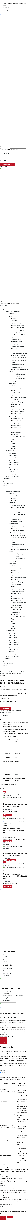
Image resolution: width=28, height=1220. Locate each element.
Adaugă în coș (5, 708)
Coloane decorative (17, 425)
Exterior (14, 448)
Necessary (4, 1072)
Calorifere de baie (13, 464)
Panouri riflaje (15, 401)
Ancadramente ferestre (18, 418)
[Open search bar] (1, 147)
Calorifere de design (14, 462)
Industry (11, 371)
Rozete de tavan (16, 413)
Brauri (13, 385)
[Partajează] (8, 1217)
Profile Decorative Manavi (12, 381)
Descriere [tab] (5, 715)
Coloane (14, 390)
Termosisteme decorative (18, 436)
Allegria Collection (13, 437)
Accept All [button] (10, 1036)
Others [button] (1, 1206)
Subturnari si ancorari (17, 344)
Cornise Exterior (16, 430)
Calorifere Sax (12, 453)
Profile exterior (13, 416)
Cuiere (14, 473)
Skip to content (4, 0)
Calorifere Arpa (13, 457)
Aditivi (14, 318)
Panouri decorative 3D (17, 402)
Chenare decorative (17, 388)
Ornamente (15, 399)
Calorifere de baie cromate (15, 466)
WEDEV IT (15, 1017)
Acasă (4, 308)
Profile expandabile (20, 334)
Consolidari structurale (18, 350)
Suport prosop (16, 474)
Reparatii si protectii (14, 343)
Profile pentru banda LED (18, 409)
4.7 (16, 770)
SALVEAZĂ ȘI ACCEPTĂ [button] (5, 1215)
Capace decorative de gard (19, 422)
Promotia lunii (6, 478)
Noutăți (3, 160)
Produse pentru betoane (15, 316)
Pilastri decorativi (16, 432)
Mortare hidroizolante (17, 323)
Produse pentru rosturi (18, 327)
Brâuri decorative (16, 420)
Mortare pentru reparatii (18, 346)
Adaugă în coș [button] (8, 814)
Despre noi (5, 481)
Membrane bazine (16, 337)
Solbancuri (15, 434)
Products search (6, 149)
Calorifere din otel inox (14, 467)
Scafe (13, 415)
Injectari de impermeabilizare (19, 325)
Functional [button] (2, 1164)
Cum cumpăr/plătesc (8, 483)
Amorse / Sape (16, 315)
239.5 (16, 774)
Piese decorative (16, 404)
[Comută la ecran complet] (4, 1217)
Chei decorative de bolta (18, 423)
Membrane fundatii (17, 336)
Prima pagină (3, 671)
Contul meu (4, 153)
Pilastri (14, 406)
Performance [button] (3, 1174)
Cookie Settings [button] (4, 1036)
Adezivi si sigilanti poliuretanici (19, 353)
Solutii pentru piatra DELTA (12, 476)
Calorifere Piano (13, 455)
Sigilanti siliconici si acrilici (18, 355)
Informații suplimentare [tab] (9, 717)
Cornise (14, 394)
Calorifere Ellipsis (13, 459)
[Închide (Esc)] (11, 1217)
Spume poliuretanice (17, 367)
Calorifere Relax (13, 460)
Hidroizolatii (12, 322)
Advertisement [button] (3, 1195)
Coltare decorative (17, 427)
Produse (5, 309)
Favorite (3, 157)
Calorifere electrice (14, 469)
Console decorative (17, 429)
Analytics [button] (2, 1185)
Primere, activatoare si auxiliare (20, 369)
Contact (5, 485)
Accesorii (11, 444)
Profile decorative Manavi (14, 671)
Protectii (14, 348)
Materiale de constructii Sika (13, 311)
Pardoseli (11, 313)
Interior (14, 446)
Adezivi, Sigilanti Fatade (18, 373)
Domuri (14, 395)
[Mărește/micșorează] (1, 1217)
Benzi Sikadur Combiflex (21, 329)
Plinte (13, 408)
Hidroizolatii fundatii (17, 341)
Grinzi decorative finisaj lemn (19, 397)
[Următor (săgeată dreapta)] (4, 1219)
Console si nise (16, 392)
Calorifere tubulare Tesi (15, 452)
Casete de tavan (16, 387)
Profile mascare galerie (18, 411)
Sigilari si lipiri (12, 351)
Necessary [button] (2, 1070)
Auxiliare (14, 320)
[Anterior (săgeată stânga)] (1, 1219)
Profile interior (12, 383)
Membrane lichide (16, 339)
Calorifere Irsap (10, 450)
